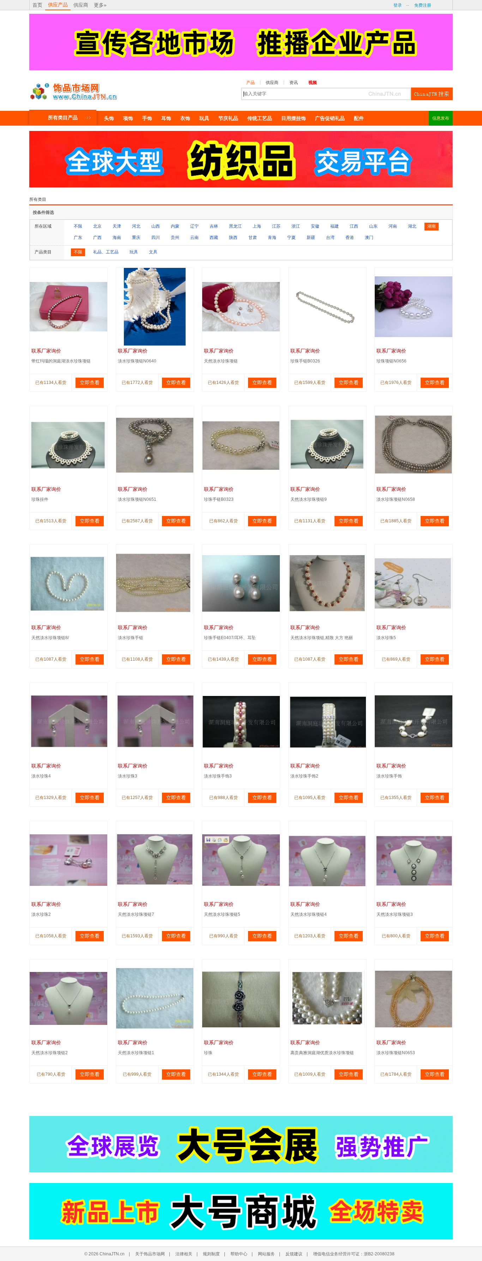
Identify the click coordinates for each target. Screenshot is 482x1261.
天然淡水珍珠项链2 (49, 1052)
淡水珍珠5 (386, 637)
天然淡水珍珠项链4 (308, 914)
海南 (117, 237)
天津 (117, 226)
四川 (155, 237)
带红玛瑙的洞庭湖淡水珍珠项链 (61, 361)
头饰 (109, 118)
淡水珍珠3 (127, 776)
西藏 (214, 237)
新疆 (311, 237)
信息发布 (440, 118)
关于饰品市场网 (150, 1253)
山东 (373, 226)
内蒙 (175, 226)
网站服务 (266, 1253)
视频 (312, 82)
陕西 (233, 237)
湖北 (412, 226)
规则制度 (211, 1253)
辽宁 (194, 226)
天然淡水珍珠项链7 (136, 914)
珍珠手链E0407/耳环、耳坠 (230, 637)
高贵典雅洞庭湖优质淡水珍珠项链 (322, 1052)
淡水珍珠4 (41, 776)
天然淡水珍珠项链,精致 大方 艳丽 (321, 637)
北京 (97, 226)
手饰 (147, 118)
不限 (78, 226)
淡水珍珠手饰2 (304, 776)
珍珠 (208, 1052)
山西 (155, 226)
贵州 (175, 237)
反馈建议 (293, 1253)
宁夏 (291, 237)
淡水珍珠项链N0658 (395, 499)
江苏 (276, 226)
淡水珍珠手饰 (389, 776)
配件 (359, 118)
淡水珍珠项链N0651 (137, 499)
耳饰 (166, 118)
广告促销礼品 (330, 118)
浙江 (295, 226)
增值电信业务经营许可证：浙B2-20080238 (353, 1253)
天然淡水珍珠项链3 (394, 914)
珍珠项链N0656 (391, 361)
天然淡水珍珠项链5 (222, 914)
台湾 (330, 237)
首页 (37, 5)
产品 (250, 82)
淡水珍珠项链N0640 (137, 361)
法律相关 (183, 1253)
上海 (257, 226)
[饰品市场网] (73, 89)
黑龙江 (235, 226)
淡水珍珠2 (41, 914)
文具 (153, 252)
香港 (349, 237)
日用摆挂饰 (293, 118)
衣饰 (185, 118)
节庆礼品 (228, 118)
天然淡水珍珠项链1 (136, 1052)
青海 (272, 237)
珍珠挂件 (39, 499)
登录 (397, 5)
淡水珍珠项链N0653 (395, 1052)
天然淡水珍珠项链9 (308, 499)
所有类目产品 (63, 117)
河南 (392, 226)
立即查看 (90, 382)
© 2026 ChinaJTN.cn (104, 1253)
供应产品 (58, 4)
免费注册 (422, 5)
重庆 (136, 237)
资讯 (293, 82)
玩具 (204, 118)
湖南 (431, 226)
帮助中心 (238, 1253)
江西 (354, 226)
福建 (334, 226)
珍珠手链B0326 (305, 361)
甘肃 (252, 237)
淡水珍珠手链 (130, 637)
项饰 (128, 118)
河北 (136, 226)
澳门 (369, 237)
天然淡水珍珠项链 (221, 361)
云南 (194, 237)
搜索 (432, 94)
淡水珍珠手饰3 (218, 776)
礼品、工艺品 (106, 252)
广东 (78, 237)
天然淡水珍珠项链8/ (50, 637)
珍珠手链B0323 (219, 499)
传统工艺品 (259, 118)
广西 (97, 237)
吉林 (214, 226)
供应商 (80, 5)
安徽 (315, 226)
